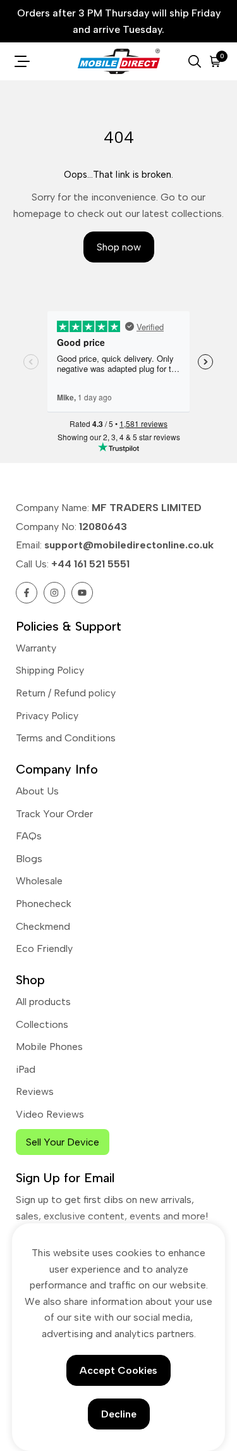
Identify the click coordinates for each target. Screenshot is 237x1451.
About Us (37, 791)
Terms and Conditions (66, 738)
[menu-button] (22, 61)
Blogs (29, 859)
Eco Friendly (44, 948)
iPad (25, 1069)
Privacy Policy (47, 716)
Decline (119, 1414)
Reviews (35, 1091)
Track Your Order (54, 814)
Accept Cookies (118, 1370)
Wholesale (39, 881)
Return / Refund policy (66, 693)
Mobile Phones (49, 1046)
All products (43, 1002)
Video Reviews (50, 1114)
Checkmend (43, 926)
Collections (42, 1024)
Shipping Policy (50, 670)
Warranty (36, 648)
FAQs (29, 836)
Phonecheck (43, 904)
